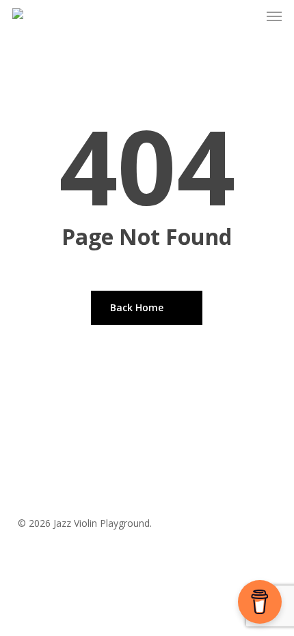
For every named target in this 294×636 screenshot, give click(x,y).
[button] (274, 16)
